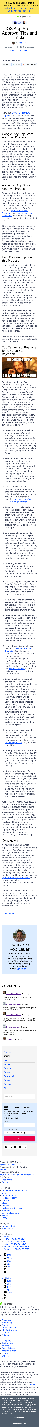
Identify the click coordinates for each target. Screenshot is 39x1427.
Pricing (5, 1182)
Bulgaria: (16, 1246)
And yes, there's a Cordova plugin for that (18, 500)
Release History (9, 1198)
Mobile (12, 50)
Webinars (6, 1205)
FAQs (4, 1218)
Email (6, 1122)
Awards (5, 1325)
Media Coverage (10, 1330)
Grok (34, 64)
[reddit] (20, 1147)
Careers (5, 1332)
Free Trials (7, 1180)
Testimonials (8, 1228)
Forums (5, 1200)
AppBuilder (9, 913)
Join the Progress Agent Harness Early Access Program (19, 9)
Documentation (9, 1195)
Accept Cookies (20, 1417)
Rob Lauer (23, 43)
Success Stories (9, 1226)
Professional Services (12, 1208)
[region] (19, 1411)
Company (6, 1320)
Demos (5, 1193)
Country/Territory (10, 1129)
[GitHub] (5, 1270)
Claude (27, 64)
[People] (19, 1080)
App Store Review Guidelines (16, 877)
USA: (15, 1239)
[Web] (19, 1061)
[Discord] (5, 1272)
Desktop (8, 1068)
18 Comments (22, 50)
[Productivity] (19, 1076)
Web (6, 1060)
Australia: (16, 1249)
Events (5, 1215)
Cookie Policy (6, 1409)
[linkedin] (15, 1147)
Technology (7, 1322)
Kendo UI (4, 1170)
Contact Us (7, 1236)
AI (5, 1088)
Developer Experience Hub (14, 1190)
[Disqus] (19, 1015)
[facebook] (6, 1147)
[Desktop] (19, 1068)
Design (7, 1072)
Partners (6, 1210)
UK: (15, 1241)
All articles (8, 1052)
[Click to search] (33, 1096)
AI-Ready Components (23, 1175)
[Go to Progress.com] (6, 1304)
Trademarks (32, 1384)
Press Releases (9, 1327)
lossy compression (13, 742)
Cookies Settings (19, 1423)
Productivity (10, 1076)
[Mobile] (19, 1064)
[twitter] (11, 1147)
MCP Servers (6, 1175)
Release (8, 1084)
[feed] (24, 1147)
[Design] (19, 1072)
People (7, 1080)
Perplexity (17, 64)
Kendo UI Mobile (17, 668)
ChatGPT (7, 64)
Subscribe (20, 1138)
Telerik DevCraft (7, 1164)
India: (15, 1244)
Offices (5, 1335)
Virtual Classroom (10, 1213)
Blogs (4, 1203)
